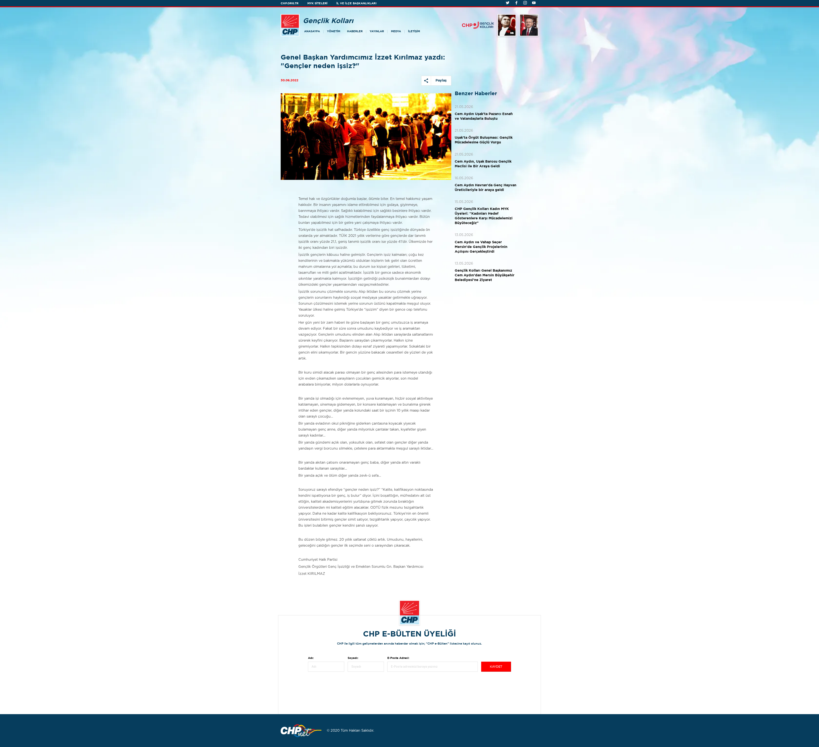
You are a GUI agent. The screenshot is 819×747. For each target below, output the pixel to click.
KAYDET (496, 666)
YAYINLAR (377, 31)
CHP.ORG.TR (290, 3)
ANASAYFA (312, 31)
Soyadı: (353, 658)
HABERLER (355, 31)
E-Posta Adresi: (398, 658)
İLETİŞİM (414, 31)
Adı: (311, 658)
